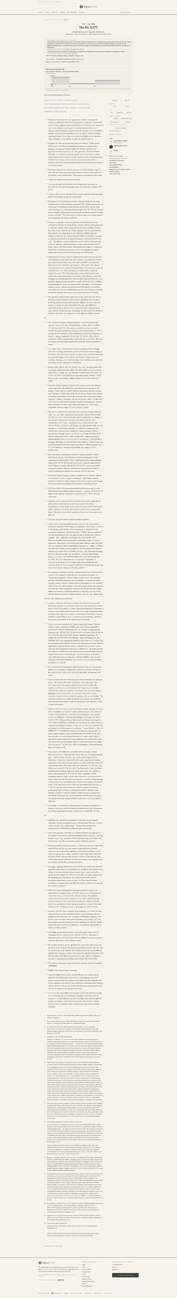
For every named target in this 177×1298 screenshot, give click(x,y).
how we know (80, 59)
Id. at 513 (73, 407)
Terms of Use (97, 1293)
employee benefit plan (115, 165)
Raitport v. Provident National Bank (68, 447)
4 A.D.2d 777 (69, 494)
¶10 (47, 296)
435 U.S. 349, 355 (76, 336)
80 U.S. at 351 (53, 378)
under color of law (114, 174)
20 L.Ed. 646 (56, 328)
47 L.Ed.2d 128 (98, 1159)
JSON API (115, 1270)
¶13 (47, 367)
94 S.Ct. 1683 (82, 1168)
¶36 (47, 932)
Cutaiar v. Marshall (56, 866)
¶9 (47, 256)
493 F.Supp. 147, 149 (77, 425)
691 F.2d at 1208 (77, 568)
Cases (40, 12)
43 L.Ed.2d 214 (74, 1166)
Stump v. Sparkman (62, 336)
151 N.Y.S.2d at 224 (55, 519)
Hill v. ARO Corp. (62, 537)
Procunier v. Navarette (53, 1157)
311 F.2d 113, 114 (54, 417)
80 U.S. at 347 (85, 339)
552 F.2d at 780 (53, 488)
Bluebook (129, 112)
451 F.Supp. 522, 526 (91, 717)
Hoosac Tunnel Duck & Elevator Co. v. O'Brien (79, 546)
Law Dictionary (86, 1269)
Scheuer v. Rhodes (57, 55)
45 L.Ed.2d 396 (55, 1164)
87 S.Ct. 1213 (66, 672)
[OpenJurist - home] (88, 7)
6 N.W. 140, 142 (91, 378)
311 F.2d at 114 (71, 439)
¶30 (47, 820)
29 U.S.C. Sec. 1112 (76, 1122)
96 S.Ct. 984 (89, 1159)
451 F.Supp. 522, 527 (88, 447)
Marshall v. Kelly (78, 638)
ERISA (100, 131)
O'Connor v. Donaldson (82, 1161)
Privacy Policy (108, 1293)
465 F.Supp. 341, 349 (92, 638)
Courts (54, 12)
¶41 (47, 992)
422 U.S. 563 (93, 1161)
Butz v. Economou (64, 399)
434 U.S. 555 (64, 1157)
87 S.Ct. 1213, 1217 (79, 367)
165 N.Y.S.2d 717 (81, 494)
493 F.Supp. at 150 (56, 529)
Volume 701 (55, 19)
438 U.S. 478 (76, 399)
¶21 (47, 523)
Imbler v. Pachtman (68, 55)
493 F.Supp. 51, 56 (62, 442)
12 (75, 825)
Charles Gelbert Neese (120, 145)
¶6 (47, 194)
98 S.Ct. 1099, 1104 (89, 336)
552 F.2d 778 (71, 465)
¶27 (47, 708)
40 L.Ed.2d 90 (91, 1168)
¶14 (47, 385)
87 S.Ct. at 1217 (67, 709)
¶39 (47, 970)
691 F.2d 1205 (53, 554)
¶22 (47, 572)
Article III (58, 162)
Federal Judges (86, 1272)
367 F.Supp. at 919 (54, 932)
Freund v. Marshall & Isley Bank (84, 635)
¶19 (47, 501)
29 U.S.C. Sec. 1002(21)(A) (53, 598)
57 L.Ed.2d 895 (97, 399)
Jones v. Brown (69, 378)
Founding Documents (88, 1281)
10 (82, 727)
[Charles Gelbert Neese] (111, 147)
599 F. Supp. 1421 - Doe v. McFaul (75, 49)
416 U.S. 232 (74, 1168)
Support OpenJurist (125, 1275)
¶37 (47, 944)
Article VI (91, 1064)
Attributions (87, 1293)
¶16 (47, 454)
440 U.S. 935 (96, 632)
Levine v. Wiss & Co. (72, 53)
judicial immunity (74, 322)
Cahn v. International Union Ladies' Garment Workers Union (80, 414)
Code (47, 12)
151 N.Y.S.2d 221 (97, 491)
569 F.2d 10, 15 (88, 1205)
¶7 (47, 201)
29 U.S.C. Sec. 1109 (69, 744)
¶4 (47, 179)
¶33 (47, 866)
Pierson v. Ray (79, 55)
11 (61, 744)
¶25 (47, 666)
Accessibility (56, 1293)
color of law (89, 682)
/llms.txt (114, 1267)
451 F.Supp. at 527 (59, 747)
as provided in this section (116, 160)
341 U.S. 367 (60, 693)
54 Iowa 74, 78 (80, 378)
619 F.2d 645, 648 (81, 958)
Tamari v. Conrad (60, 465)
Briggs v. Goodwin (77, 1205)
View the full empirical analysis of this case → (58, 95)
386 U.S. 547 (56, 672)
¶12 (47, 348)
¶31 (47, 832)
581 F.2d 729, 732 (66, 632)
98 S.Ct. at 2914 (82, 407)
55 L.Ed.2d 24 (81, 1157)
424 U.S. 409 (81, 1159)
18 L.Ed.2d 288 (91, 367)
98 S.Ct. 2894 (86, 399)
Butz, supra (76, 562)
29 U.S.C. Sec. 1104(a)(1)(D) (64, 825)
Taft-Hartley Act (86, 299)
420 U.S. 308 (57, 1166)
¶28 (47, 751)
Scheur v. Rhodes (64, 1168)
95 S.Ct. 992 (65, 1166)
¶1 (47, 119)
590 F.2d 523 (68, 866)
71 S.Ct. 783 (70, 693)
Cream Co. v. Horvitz (83, 491)
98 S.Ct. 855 (72, 1157)
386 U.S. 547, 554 (65, 367)
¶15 (47, 411)
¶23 (47, 603)
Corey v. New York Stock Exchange (90, 551)
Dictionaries (72, 12)
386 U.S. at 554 (53, 709)
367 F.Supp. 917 (81, 907)
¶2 (47, 143)
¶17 (47, 475)
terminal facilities (52, 1031)
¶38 (47, 963)
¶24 (47, 624)
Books (82, 12)
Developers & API (117, 1264)
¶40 (47, 974)
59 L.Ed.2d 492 (61, 635)
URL (112, 112)
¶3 (47, 169)
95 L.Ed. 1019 (80, 693)
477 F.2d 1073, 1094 (61, 1210)
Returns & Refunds (76, 1293)
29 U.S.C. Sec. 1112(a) (73, 757)
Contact (66, 1293)
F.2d (61, 19)
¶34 (47, 890)
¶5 (47, 184)
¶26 (47, 679)
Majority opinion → (119, 142)
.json (53, 1246)
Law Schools (85, 1276)
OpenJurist (47, 19)
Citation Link (120, 112)
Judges (62, 12)
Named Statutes (87, 1279)
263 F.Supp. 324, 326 (76, 537)
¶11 (47, 322)
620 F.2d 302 (59, 436)
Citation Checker (87, 1286)
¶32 (47, 845)
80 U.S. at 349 (65, 391)
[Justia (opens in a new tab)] (60, 1280)
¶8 (47, 222)
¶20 (47, 519)
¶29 (47, 805)
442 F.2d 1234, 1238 (70, 935)
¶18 (47, 488)
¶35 (47, 911)
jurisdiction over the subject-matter (76, 375)
